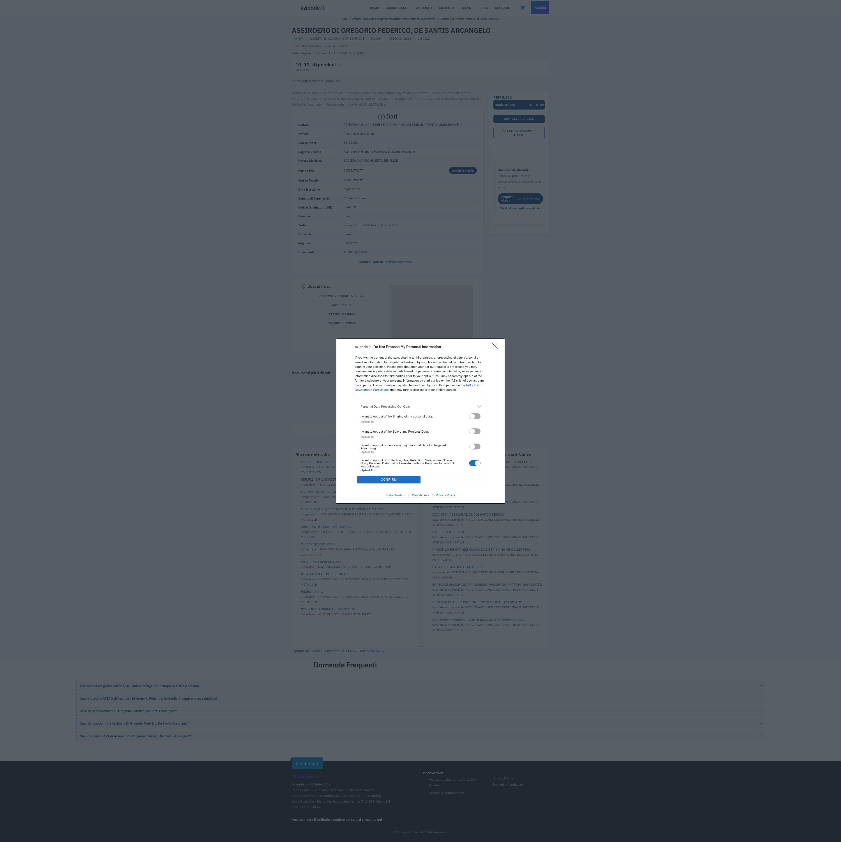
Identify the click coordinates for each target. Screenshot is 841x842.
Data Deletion (395, 495)
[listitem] (420, 406)
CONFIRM (389, 479)
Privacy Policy (445, 495)
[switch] (475, 416)
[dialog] (420, 421)
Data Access (420, 495)
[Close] (496, 347)
